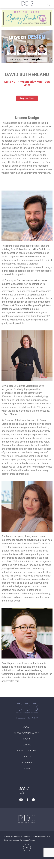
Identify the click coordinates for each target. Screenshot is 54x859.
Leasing (27, 744)
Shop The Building (27, 750)
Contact (27, 762)
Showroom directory (27, 733)
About (27, 727)
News (27, 768)
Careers (27, 756)
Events (27, 739)
